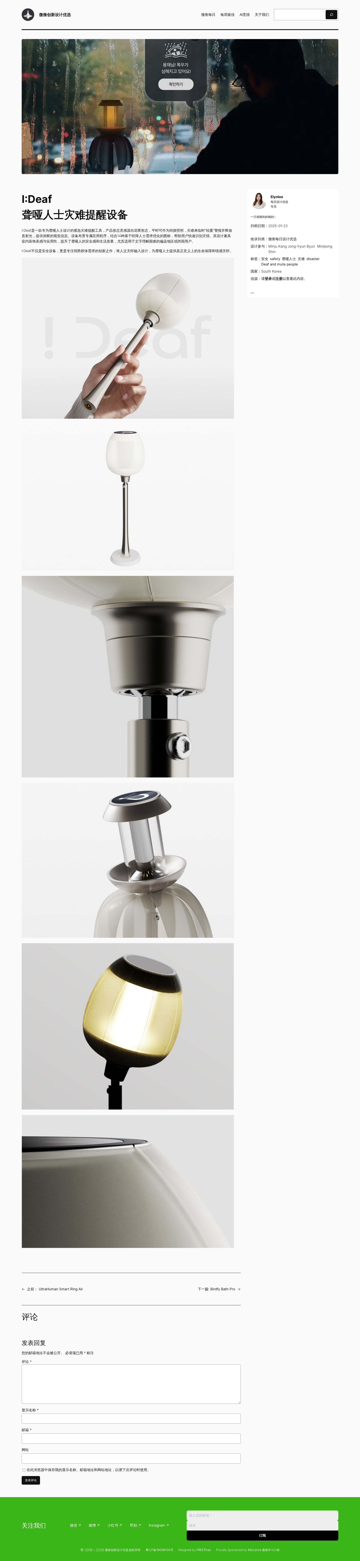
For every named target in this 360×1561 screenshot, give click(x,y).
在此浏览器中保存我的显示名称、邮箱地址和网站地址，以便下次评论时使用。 (89, 1470)
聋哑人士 (289, 259)
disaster (313, 259)
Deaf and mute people (279, 264)
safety (275, 259)
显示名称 (30, 1410)
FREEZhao (203, 1550)
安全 (264, 259)
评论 (26, 1362)
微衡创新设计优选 (55, 14)
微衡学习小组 (271, 1550)
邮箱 (26, 1430)
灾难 (301, 259)
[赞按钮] (252, 293)
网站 (25, 1450)
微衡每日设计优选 (282, 239)
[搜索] (331, 14)
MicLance (254, 1550)
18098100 (163, 1550)
